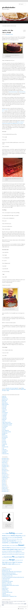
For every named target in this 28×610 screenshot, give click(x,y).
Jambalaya (14, 551)
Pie (19, 389)
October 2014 (4, 461)
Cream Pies (4, 416)
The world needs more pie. (7, 592)
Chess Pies (4, 408)
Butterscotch (8, 537)
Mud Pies (16, 554)
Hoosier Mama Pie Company (7, 581)
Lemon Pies (4, 427)
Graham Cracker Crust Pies (7, 423)
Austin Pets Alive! (22, 91)
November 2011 (5, 474)
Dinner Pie (4, 547)
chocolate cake (13, 389)
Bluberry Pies (4, 400)
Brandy (22, 535)
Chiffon (18, 539)
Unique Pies (16, 388)
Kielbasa (20, 551)
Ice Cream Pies (5, 426)
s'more (16, 560)
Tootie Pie (4, 593)
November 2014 (5, 459)
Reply (8, 390)
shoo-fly (21, 560)
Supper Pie (14, 562)
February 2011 (4, 487)
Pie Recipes (4, 586)
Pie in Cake (12, 388)
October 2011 (4, 476)
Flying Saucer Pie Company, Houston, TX (9, 574)
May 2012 (4, 472)
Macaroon (18, 552)
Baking (22, 388)
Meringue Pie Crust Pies (6, 431)
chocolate (21, 539)
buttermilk (3, 537)
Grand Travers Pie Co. (6, 578)
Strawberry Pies (5, 446)
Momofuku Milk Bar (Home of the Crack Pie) (10, 585)
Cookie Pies (4, 415)
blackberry (4, 535)
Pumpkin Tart (4, 560)
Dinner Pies (4, 419)
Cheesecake (4, 405)
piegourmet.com (5, 588)
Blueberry (13, 535)
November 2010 (5, 491)
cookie (9, 542)
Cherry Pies (8, 388)
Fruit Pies (3, 420)
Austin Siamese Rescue (13, 91)
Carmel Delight (14, 537)
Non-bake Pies (5, 437)
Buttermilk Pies (5, 403)
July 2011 (3, 480)
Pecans (10, 557)
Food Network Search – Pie (7, 575)
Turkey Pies (4, 449)
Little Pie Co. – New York (6, 582)
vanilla (13, 564)
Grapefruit (22, 549)
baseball (20, 533)
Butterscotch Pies (5, 404)
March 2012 (4, 473)
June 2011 (4, 481)
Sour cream (5, 562)
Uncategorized (5, 450)
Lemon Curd (4, 552)
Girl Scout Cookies (22, 547)
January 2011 (4, 488)
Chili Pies (3, 411)
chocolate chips (5, 541)
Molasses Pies (4, 435)
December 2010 (5, 489)
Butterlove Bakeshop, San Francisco (9, 573)
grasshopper (4, 551)
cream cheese (14, 542)
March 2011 (4, 485)
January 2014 (4, 463)
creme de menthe (12, 545)
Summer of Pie (5, 109)
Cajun (11, 537)
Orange (20, 554)
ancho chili (4, 533)
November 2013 (5, 465)
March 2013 (4, 469)
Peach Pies (4, 438)
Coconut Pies (5, 542)
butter (25, 535)
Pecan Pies (4, 441)
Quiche (3, 445)
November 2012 (5, 470)
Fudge (11, 547)
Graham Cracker (6, 549)
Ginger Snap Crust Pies (6, 422)
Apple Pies (4, 396)
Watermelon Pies (5, 453)
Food (8, 547)
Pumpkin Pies (4, 444)
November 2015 (5, 458)
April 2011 (4, 484)
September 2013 (5, 466)
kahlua (17, 551)
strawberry (10, 562)
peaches (22, 554)
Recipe (22, 389)
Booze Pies (4, 401)
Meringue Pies (4, 433)
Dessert (17, 389)
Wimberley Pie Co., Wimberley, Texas (9, 596)
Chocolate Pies (5, 412)
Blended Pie (9, 535)
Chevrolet (9, 539)
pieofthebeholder (8, 7)
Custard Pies (4, 418)
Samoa (18, 560)
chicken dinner (14, 539)
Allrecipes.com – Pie (6, 570)
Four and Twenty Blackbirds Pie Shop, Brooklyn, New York (13, 577)
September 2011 (5, 477)
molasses (13, 554)
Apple (7, 533)
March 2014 (4, 462)
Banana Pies (4, 397)
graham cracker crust (15, 549)
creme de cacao (5, 545)
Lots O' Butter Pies (5, 430)
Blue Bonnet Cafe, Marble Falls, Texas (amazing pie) (11, 571)
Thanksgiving (19, 562)
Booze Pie (4, 389)
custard (16, 545)
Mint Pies (3, 434)
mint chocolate (9, 554)
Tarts (3, 448)
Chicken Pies (4, 409)
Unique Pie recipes (6, 564)
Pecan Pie (6, 557)
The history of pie (5, 590)
